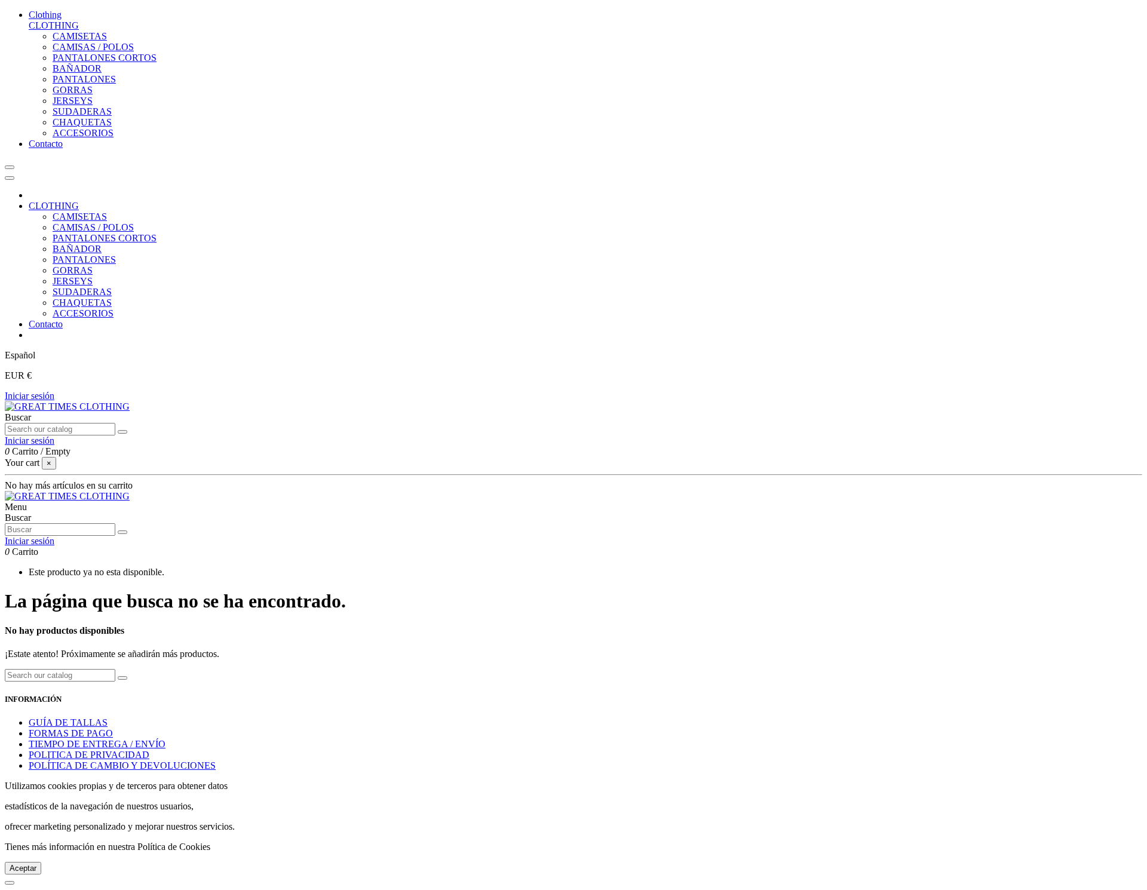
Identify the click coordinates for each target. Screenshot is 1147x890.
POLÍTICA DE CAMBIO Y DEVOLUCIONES (122, 765)
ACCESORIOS (83, 133)
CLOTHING (54, 25)
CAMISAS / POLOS (93, 47)
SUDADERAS (82, 111)
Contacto (46, 324)
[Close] (9, 178)
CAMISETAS (80, 36)
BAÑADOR (77, 68)
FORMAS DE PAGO (71, 733)
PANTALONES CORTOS (105, 58)
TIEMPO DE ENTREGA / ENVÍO (97, 744)
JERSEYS (73, 101)
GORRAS (73, 90)
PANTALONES (84, 79)
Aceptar (23, 868)
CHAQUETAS (82, 122)
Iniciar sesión (29, 396)
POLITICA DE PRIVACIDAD (89, 755)
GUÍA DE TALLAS (68, 722)
